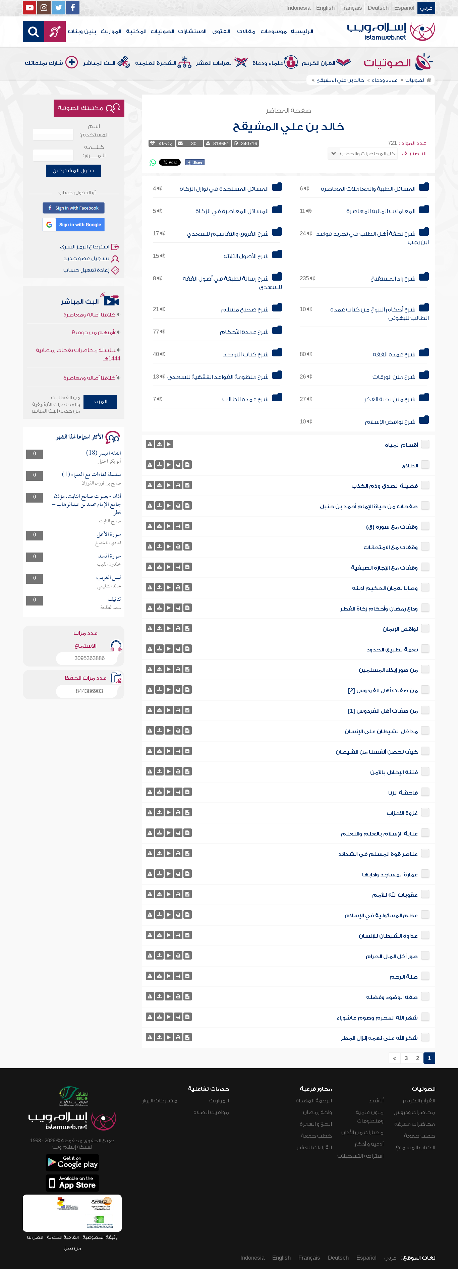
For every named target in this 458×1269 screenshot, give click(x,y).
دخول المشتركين (73, 171)
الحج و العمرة (316, 1124)
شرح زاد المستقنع (392, 279)
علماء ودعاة (267, 63)
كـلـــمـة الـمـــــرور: (94, 151)
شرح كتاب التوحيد (246, 354)
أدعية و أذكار (369, 1144)
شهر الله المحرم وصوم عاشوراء (377, 1018)
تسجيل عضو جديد (86, 258)
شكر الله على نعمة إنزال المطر (379, 1038)
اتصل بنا (35, 1237)
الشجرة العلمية (155, 63)
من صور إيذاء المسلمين (388, 670)
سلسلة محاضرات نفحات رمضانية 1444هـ (78, 339)
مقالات (246, 31)
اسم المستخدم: (94, 130)
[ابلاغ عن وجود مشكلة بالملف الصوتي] (150, 444)
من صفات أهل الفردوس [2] (383, 691)
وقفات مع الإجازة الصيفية (384, 568)
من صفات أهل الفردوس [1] (383, 711)
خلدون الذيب (109, 564)
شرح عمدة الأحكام (244, 332)
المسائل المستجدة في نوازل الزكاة (224, 189)
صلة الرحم (404, 977)
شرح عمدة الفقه (394, 354)
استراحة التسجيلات (360, 1156)
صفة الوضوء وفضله (392, 997)
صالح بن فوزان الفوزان (101, 483)
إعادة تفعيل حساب (86, 270)
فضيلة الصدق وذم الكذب (384, 486)
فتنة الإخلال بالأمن (394, 772)
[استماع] (169, 444)
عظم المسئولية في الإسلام (381, 916)
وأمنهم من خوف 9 (94, 317)
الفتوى (221, 31)
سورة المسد (109, 556)
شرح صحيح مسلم (245, 309)
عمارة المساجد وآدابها (390, 875)
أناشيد (376, 1101)
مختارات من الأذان (362, 1133)
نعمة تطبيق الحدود (392, 650)
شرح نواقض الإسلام (390, 422)
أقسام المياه (401, 445)
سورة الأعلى (109, 534)
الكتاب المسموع (415, 1148)
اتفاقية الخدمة (63, 1237)
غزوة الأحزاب (402, 813)
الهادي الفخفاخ (108, 543)
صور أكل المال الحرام (392, 957)
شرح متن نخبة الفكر (389, 399)
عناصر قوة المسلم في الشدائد (378, 854)
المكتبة (136, 31)
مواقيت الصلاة (211, 1112)
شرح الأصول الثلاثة (246, 256)
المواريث (111, 31)
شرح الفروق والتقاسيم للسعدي (228, 234)
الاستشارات (192, 31)
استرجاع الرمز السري (84, 247)
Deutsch (378, 8)
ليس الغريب (108, 577)
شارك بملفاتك (44, 63)
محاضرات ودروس (414, 1112)
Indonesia (298, 8)
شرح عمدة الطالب (245, 399)
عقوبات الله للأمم (395, 895)
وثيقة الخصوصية (100, 1237)
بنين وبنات (82, 31)
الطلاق (409, 466)
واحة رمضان (317, 1112)
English (325, 8)
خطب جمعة (419, 1136)
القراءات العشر (214, 63)
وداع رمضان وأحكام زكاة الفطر (379, 609)
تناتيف (114, 599)
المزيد (100, 402)
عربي (426, 8)
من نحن (72, 1248)
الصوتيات (162, 31)
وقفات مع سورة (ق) (392, 527)
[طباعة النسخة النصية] (178, 464)
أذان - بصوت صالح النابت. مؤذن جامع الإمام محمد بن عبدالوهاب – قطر (86, 505)
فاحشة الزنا (403, 793)
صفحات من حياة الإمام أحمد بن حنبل (369, 507)
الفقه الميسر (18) (103, 453)
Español (404, 8)
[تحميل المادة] (159, 444)
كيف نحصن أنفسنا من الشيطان (377, 752)
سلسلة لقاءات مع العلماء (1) (91, 474)
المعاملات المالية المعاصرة (380, 211)
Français (351, 8)
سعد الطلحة (110, 607)
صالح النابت (110, 521)
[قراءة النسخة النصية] (187, 464)
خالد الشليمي (109, 586)
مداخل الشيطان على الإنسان (381, 732)
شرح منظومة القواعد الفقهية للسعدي (218, 377)
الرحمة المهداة (314, 1101)
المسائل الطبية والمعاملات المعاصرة (368, 189)
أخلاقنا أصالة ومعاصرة (90, 363)
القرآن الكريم (318, 63)
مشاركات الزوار (159, 1101)
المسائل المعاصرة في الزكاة (232, 211)
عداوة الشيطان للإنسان (388, 936)
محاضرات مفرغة (414, 1124)
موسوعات (274, 31)
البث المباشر (99, 63)
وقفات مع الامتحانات (390, 547)
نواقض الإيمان (400, 629)
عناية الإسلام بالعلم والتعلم (379, 834)
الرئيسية (302, 31)
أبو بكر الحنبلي (109, 461)
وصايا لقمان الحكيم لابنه (385, 588)
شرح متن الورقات (394, 377)
